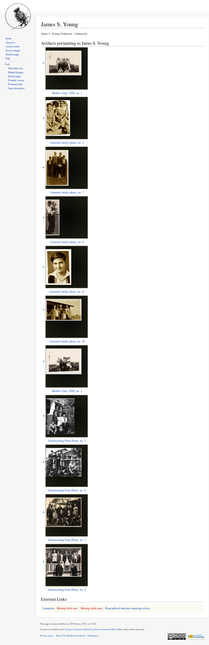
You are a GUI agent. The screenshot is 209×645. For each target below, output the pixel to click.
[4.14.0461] (63, 361)
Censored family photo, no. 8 (67, 242)
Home (8, 38)
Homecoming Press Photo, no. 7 (67, 440)
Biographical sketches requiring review (127, 608)
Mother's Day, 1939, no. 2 (67, 391)
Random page (12, 54)
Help (8, 58)
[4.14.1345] (60, 415)
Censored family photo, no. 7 (67, 192)
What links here (15, 68)
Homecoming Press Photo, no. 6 (67, 490)
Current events (13, 46)
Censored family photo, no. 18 (67, 341)
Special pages (14, 76)
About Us (10, 42)
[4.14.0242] (52, 217)
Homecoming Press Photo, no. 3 (67, 589)
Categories (48, 608)
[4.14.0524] (63, 561)
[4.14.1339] (63, 461)
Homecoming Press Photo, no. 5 (67, 540)
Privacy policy (47, 635)
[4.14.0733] (63, 512)
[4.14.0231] (58, 117)
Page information (16, 88)
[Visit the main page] (18, 16)
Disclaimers (93, 635)
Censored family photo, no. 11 (66, 291)
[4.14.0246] (58, 266)
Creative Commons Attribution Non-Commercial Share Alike (93, 629)
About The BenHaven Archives (70, 635)
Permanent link (15, 84)
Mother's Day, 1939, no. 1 (67, 93)
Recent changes (13, 50)
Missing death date (91, 608)
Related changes (15, 72)
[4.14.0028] (63, 62)
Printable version (16, 80)
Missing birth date (67, 608)
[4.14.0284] (63, 309)
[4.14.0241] (57, 167)
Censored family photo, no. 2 (67, 142)
